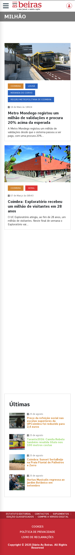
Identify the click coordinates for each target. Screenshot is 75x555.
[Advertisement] (37, 275)
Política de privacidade (37, 531)
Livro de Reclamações (37, 537)
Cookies (38, 526)
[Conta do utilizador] (69, 6)
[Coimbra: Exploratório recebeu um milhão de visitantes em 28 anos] (37, 187)
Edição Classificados (20, 517)
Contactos (42, 514)
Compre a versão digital (53, 517)
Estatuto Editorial (18, 514)
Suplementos (61, 514)
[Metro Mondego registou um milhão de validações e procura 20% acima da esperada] (37, 92)
